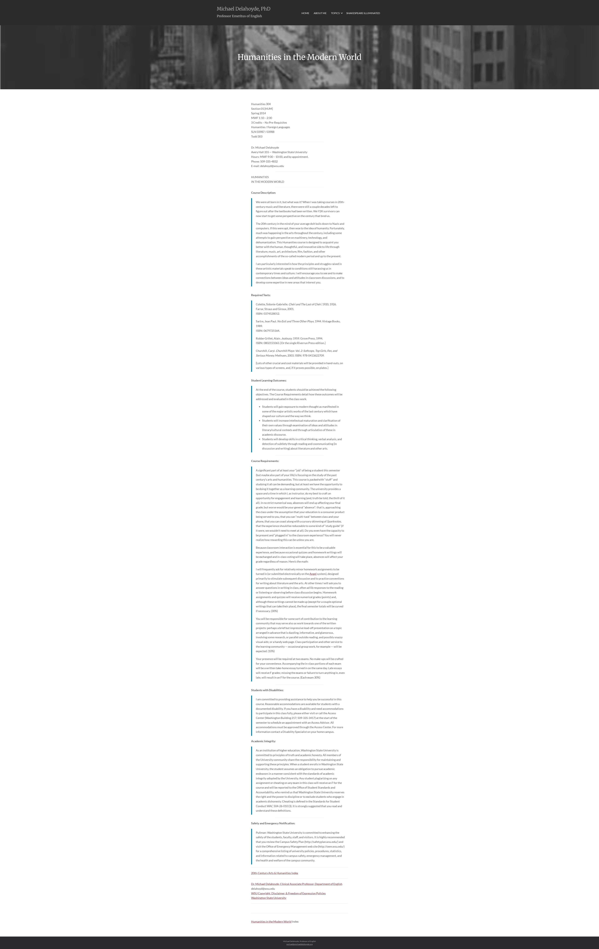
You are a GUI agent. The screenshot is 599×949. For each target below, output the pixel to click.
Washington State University (268, 898)
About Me (320, 13)
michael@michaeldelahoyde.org (299, 944)
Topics (335, 13)
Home (305, 13)
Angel (313, 573)
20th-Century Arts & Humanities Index (274, 873)
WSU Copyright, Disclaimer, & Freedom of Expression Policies (288, 893)
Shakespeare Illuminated (363, 13)
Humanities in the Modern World (271, 921)
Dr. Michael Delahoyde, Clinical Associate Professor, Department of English (296, 884)
